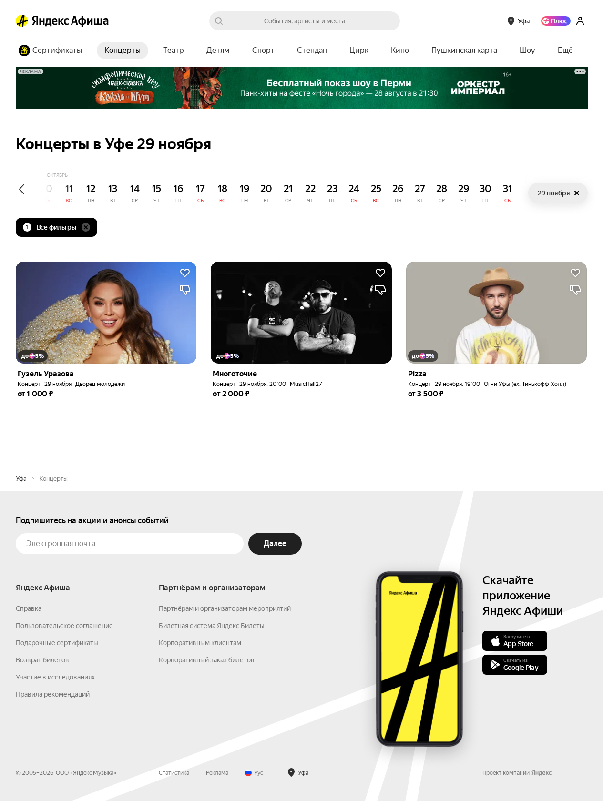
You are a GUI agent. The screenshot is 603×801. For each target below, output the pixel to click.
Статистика (174, 773)
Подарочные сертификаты (57, 643)
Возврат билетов (42, 660)
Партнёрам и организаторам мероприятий (225, 608)
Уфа (21, 478)
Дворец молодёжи (100, 384)
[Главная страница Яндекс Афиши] (22, 21)
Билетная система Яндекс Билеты (212, 625)
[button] (565, 50)
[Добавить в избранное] (185, 273)
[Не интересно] (185, 290)
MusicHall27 (306, 384)
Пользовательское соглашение (64, 625)
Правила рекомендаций (53, 694)
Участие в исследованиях (55, 677)
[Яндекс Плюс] (556, 21)
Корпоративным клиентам (200, 643)
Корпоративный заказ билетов (207, 660)
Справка (28, 608)
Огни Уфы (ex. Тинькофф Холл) (525, 384)
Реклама (217, 773)
